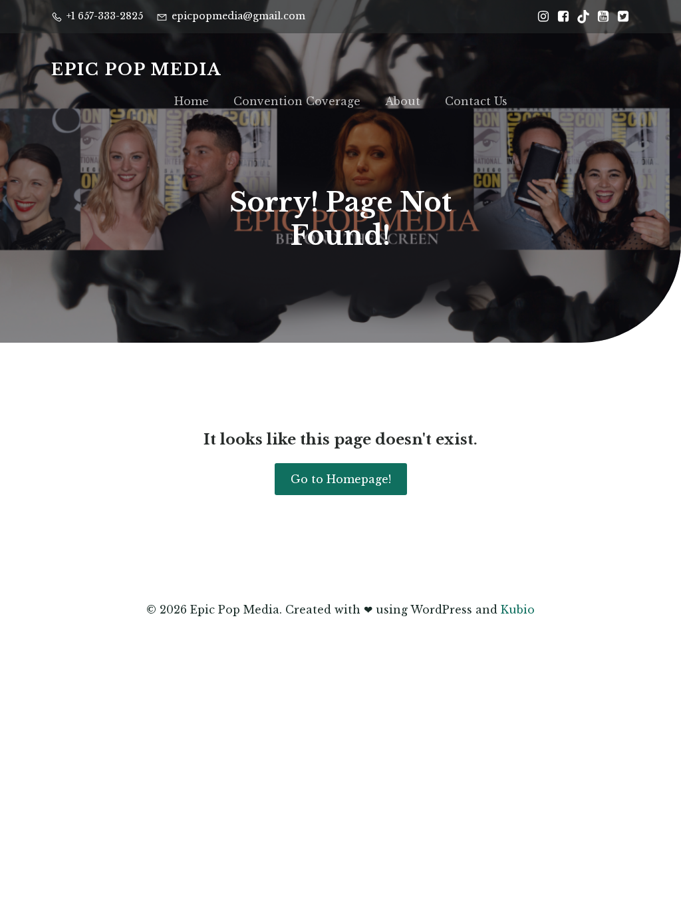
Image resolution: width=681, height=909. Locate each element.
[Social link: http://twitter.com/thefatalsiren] (620, 17)
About (402, 101)
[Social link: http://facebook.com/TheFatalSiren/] (560, 17)
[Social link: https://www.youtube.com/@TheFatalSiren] (600, 17)
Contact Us (476, 101)
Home (191, 101)
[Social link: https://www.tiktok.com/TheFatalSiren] (580, 17)
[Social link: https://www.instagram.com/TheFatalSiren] (540, 17)
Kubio (518, 609)
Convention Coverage (296, 101)
